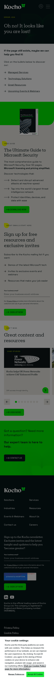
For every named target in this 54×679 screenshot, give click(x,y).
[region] (27, 658)
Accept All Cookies (35, 674)
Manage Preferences (16, 674)
